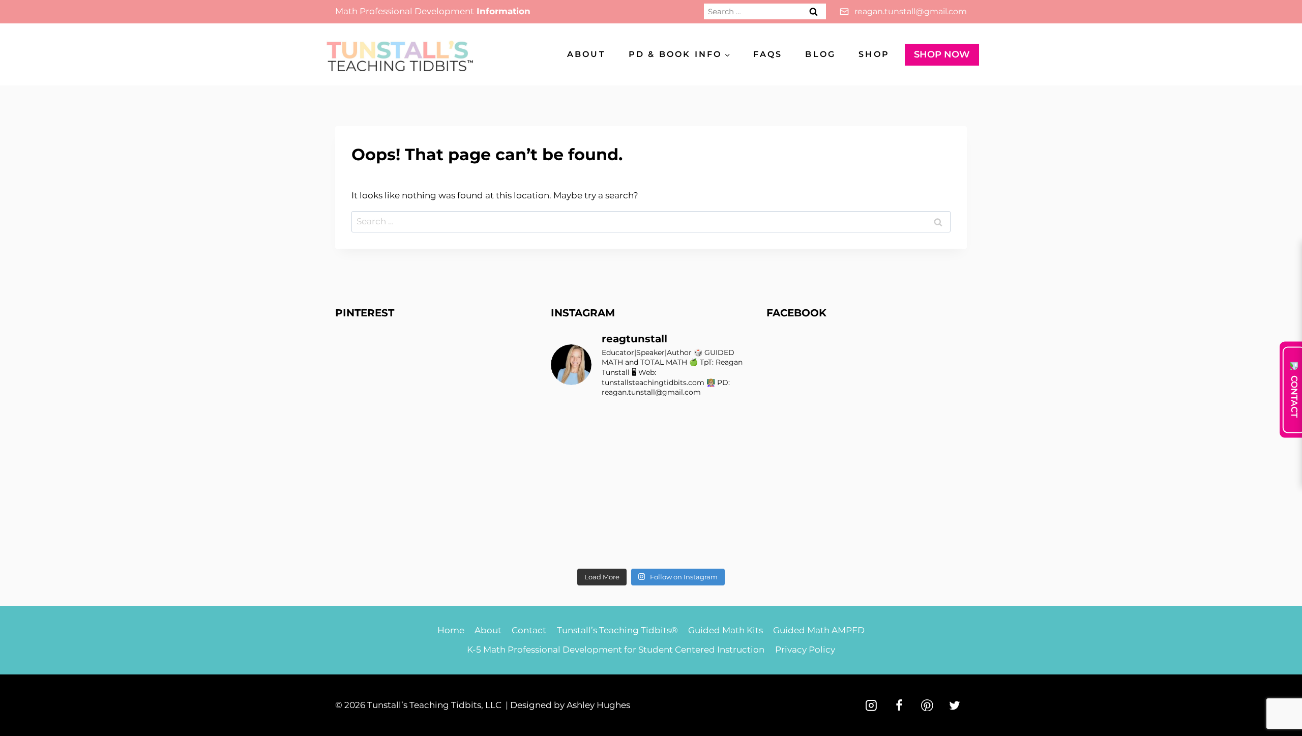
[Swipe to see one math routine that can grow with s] (677, 423)
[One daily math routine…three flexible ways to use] (625, 516)
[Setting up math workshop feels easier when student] (728, 516)
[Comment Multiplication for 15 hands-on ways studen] (625, 423)
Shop (874, 54)
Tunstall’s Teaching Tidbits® (617, 630)
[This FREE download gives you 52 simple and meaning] (625, 547)
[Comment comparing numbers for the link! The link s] (677, 516)
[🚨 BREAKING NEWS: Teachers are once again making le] (728, 485)
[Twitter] (954, 705)
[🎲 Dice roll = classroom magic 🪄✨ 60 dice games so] (677, 485)
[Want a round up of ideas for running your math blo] (574, 485)
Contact (529, 630)
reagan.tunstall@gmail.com (910, 11)
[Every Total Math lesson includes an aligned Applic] (728, 423)
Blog (820, 54)
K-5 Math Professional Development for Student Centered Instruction (615, 649)
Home (450, 630)
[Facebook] (899, 705)
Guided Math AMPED (819, 630)
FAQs (768, 54)
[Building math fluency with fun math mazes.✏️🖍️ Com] (728, 454)
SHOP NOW (942, 54)
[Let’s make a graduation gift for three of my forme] (677, 547)
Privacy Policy (805, 649)
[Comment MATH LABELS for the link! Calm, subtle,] (625, 485)
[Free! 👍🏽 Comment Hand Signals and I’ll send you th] (574, 547)
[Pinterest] (927, 705)
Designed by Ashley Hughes (570, 705)
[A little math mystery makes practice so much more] (574, 516)
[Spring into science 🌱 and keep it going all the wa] (728, 547)
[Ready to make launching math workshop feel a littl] (574, 454)
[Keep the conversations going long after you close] (625, 454)
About (586, 54)
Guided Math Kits (725, 630)
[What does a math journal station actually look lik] (574, 423)
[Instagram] (871, 705)
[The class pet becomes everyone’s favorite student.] (677, 454)
